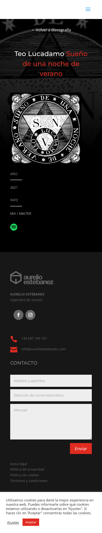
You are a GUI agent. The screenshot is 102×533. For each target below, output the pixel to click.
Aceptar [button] (30, 522)
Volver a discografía (53, 30)
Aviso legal (18, 464)
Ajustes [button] (13, 522)
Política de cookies (24, 475)
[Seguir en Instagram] (30, 315)
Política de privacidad (27, 469)
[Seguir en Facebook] (18, 315)
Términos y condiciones (29, 480)
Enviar (81, 448)
